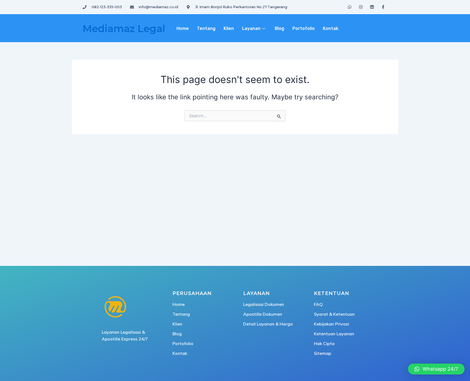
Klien (229, 28)
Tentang (206, 28)
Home (183, 28)
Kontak (330, 28)
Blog (279, 28)
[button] (436, 369)
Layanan (251, 28)
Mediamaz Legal (124, 29)
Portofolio (303, 28)
